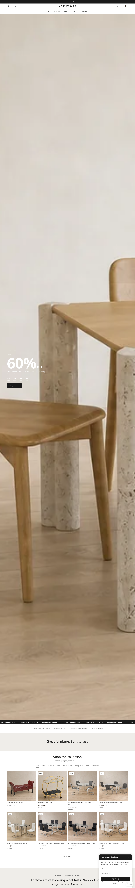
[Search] (8, 6)
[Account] (117, 6)
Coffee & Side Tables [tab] (92, 766)
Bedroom (57, 11)
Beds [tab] (58, 766)
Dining (67, 11)
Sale (49, 11)
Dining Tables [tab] (79, 766)
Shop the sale (14, 386)
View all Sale (66, 856)
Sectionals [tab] (51, 766)
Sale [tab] (37, 766)
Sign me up (115, 879)
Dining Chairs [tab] (67, 766)
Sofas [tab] (43, 766)
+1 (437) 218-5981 (16, 6)
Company (84, 11)
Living (75, 11)
